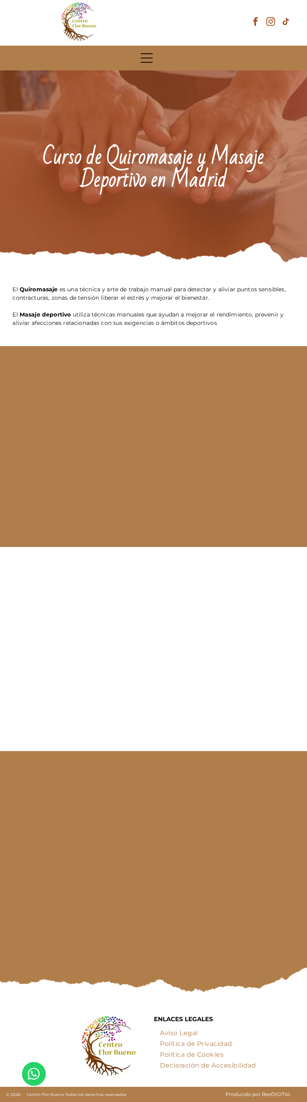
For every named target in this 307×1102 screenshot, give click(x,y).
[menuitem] (178, 1031)
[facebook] (255, 22)
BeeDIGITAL (276, 1094)
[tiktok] (286, 22)
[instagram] (270, 22)
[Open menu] (147, 58)
